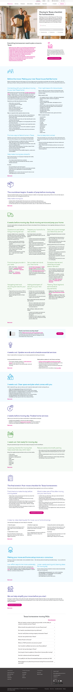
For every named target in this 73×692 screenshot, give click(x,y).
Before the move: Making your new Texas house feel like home (22, 47)
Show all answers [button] (52, 619)
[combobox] (51, 25)
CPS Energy (17, 272)
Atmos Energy (21, 266)
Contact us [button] (62, 3)
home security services (26, 421)
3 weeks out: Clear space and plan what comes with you (21, 52)
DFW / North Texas (10, 674)
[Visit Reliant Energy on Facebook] (53, 680)
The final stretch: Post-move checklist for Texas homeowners (22, 56)
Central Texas (9, 677)
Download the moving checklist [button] (54, 58)
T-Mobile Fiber (56, 280)
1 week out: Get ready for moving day (17, 55)
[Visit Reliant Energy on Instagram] (58, 680)
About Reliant (24, 672)
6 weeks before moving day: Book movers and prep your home (22, 50)
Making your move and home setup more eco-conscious (21, 57)
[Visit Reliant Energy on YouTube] (61, 680)
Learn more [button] (60, 333)
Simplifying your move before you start (17, 59)
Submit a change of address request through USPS (50, 361)
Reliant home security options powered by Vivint (32, 332)
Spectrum (60, 279)
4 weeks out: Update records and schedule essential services (22, 51)
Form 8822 (58, 368)
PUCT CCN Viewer (36, 266)
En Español (55, 3)
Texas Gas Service (16, 273)
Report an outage (40, 674)
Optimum (51, 280)
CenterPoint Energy (18, 268)
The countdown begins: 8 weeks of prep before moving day (21, 48)
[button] (55, 0)
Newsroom (24, 677)
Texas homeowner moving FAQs (16, 60)
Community (24, 674)
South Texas (9, 679)
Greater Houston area (10, 672)
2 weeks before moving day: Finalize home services (20, 54)
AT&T (56, 279)
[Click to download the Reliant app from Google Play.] (61, 683)
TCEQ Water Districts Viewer (38, 270)
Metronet (51, 281)
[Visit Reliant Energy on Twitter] (56, 680)
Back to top (9, 175)
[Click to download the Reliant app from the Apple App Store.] (55, 683)
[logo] (10, 4)
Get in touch (39, 672)
